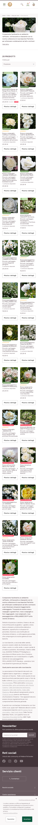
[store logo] (10, 4)
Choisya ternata (8, 694)
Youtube (21, 761)
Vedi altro (5, 44)
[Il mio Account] (28, 4)
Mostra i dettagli (10, 106)
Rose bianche (24, 15)
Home (3, 15)
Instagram (9, 761)
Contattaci (15, 779)
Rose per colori (15, 15)
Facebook (3, 761)
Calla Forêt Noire (17, 712)
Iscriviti (31, 735)
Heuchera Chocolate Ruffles (12, 717)
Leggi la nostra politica (10, 813)
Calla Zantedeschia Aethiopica (19, 687)
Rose (8, 15)
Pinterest (15, 761)
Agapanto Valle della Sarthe (11, 690)
